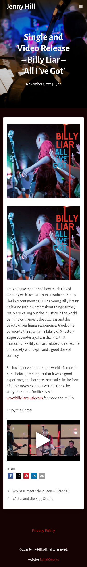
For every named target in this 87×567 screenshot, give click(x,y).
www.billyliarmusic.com (25, 398)
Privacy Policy (43, 530)
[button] (10, 476)
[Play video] (43, 440)
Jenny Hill (21, 6)
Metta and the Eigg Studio (33, 499)
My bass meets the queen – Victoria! (40, 491)
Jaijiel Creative (49, 559)
